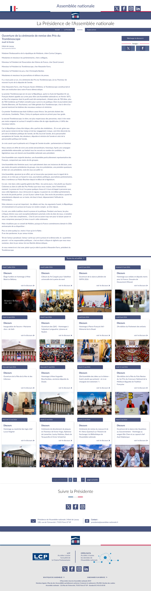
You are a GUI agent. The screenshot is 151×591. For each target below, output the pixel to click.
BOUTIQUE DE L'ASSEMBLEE (52, 577)
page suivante (92, 480)
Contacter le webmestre (88, 583)
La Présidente (68, 29)
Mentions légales (41, 583)
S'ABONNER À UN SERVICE (96, 577)
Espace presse (91, 29)
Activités (80, 29)
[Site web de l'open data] (97, 557)
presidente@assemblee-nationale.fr (104, 522)
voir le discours (27, 285)
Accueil (57, 29)
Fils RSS (99, 583)
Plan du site (51, 583)
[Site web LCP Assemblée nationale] (53, 557)
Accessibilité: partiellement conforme (67, 583)
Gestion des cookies (109, 583)
